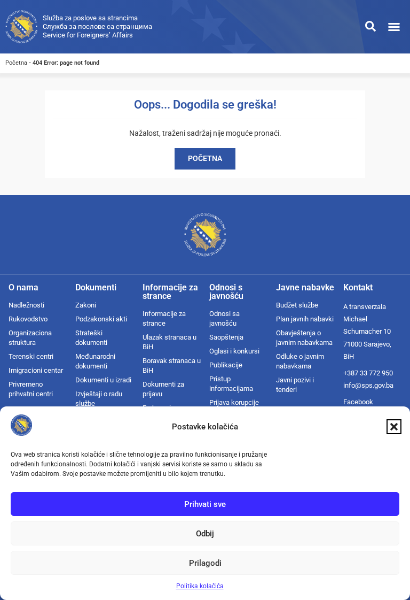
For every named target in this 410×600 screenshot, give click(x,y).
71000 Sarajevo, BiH (367, 350)
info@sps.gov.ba (368, 385)
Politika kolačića (200, 586)
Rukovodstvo (28, 319)
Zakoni (85, 305)
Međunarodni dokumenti (95, 361)
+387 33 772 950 (368, 373)
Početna (16, 62)
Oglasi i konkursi (234, 351)
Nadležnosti (26, 305)
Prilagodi (205, 563)
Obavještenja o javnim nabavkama (304, 338)
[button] (394, 426)
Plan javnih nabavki (305, 319)
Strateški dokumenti (91, 338)
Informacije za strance (164, 318)
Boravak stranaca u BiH (172, 365)
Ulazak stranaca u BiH (169, 342)
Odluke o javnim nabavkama (300, 361)
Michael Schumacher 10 (367, 325)
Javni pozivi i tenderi (295, 385)
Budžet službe (297, 305)
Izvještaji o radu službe (98, 398)
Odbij (205, 534)
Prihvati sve (205, 504)
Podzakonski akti (101, 319)
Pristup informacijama (231, 384)
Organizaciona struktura (30, 338)
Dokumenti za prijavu (163, 389)
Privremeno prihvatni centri (31, 389)
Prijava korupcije (234, 402)
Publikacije (225, 365)
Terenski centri (31, 356)
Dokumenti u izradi (103, 380)
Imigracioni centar (36, 370)
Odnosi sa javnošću (224, 318)
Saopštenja (226, 337)
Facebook (358, 402)
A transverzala (364, 307)
